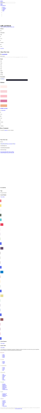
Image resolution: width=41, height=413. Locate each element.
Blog (3, 370)
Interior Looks (4, 385)
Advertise (3, 400)
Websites (3, 388)
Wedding (3, 379)
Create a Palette (2, 26)
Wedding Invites (5, 389)
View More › (3, 196)
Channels (2, 372)
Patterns (3, 356)
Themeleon (4, 394)
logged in (6, 130)
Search (1, 3)
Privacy (3, 403)
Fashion (3, 376)
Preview (10, 151)
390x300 (1, 152)
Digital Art (4, 375)
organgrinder (4, 54)
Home (3, 377)
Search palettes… (3, 2)
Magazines (4, 386)
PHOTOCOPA (4, 395)
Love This (2, 48)
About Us (4, 401)
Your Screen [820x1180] (4, 151)
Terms (3, 404)
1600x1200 (12, 152)
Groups (3, 368)
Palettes (3, 355)
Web (3, 378)
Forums (3, 367)
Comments (1, 42)
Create (1, 4)
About (2, 398)
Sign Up (1, 1)
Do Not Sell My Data (18, 408)
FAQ (3, 405)
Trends (3, 9)
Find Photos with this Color (10, 26)
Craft (3, 374)
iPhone (13, 151)
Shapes (3, 357)
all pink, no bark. (4, 108)
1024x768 (8, 152)
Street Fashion (4, 387)
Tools (3, 10)
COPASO (4, 396)
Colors (3, 354)
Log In (1, 0)
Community (3, 365)
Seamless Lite (4, 393)
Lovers (3, 369)
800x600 (5, 152)
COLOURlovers (3, 5)
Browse (3, 7)
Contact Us (4, 402)
